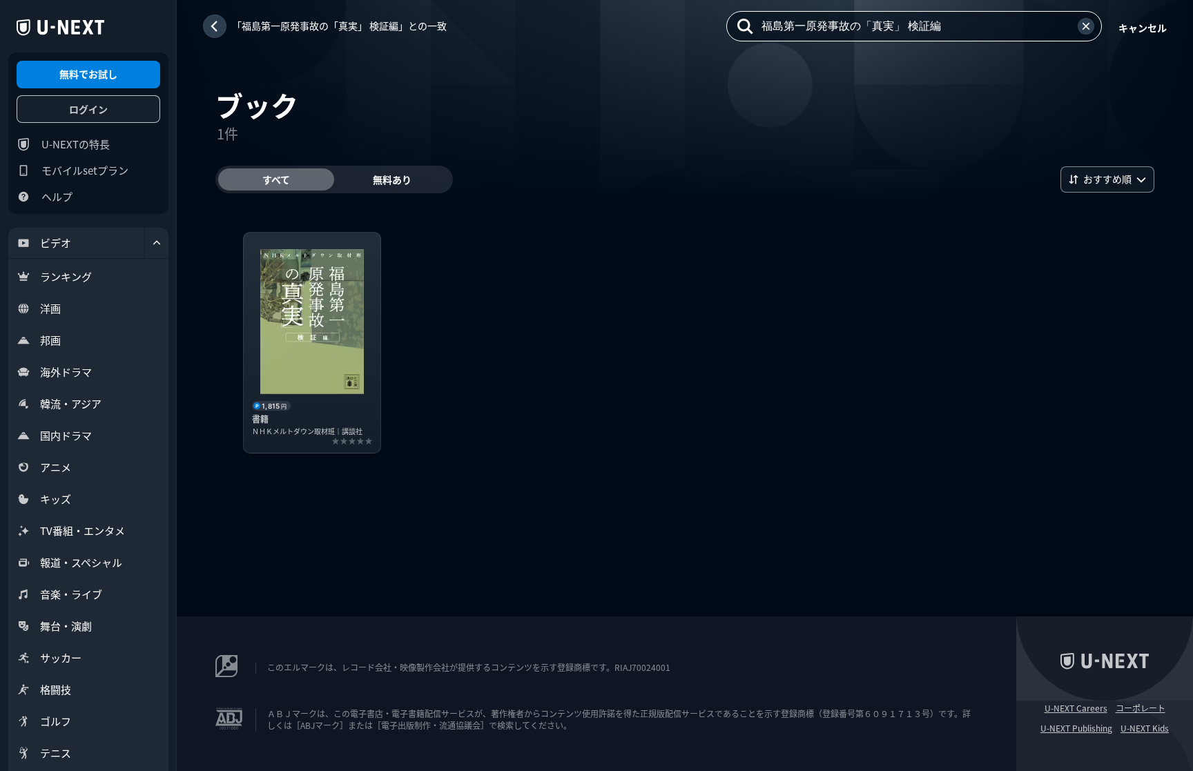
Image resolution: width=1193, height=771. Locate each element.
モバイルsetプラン (84, 170)
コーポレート (1140, 708)
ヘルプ (56, 196)
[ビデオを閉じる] (156, 243)
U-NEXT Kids (1145, 728)
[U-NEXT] (60, 27)
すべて (276, 179)
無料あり (392, 179)
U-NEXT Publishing (1076, 728)
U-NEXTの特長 (75, 144)
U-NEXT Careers (1076, 708)
